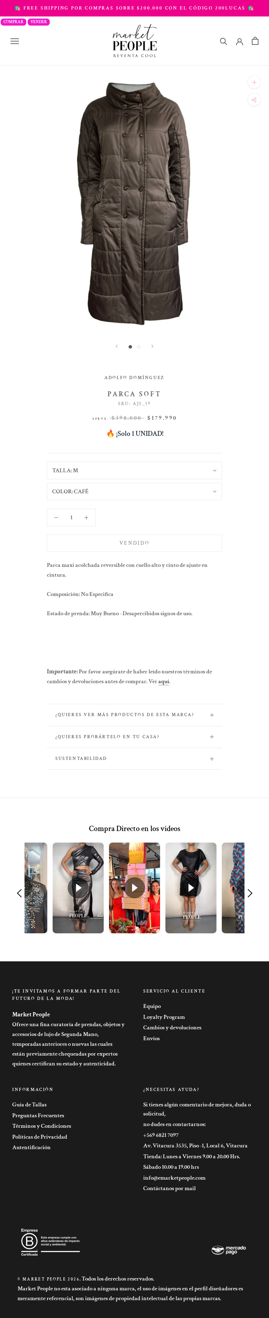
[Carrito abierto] (255, 41)
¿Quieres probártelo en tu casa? (107, 737)
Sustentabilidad (81, 759)
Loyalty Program (164, 1017)
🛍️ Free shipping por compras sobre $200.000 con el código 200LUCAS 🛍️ (134, 8)
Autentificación (31, 1147)
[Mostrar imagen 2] (138, 347)
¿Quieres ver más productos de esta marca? (124, 715)
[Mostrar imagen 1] (130, 347)
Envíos (151, 1038)
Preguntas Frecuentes (38, 1115)
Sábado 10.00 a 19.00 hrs (171, 1167)
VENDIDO (134, 543)
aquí (163, 681)
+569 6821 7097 (161, 1135)
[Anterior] (117, 346)
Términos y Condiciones (41, 1126)
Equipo (152, 1006)
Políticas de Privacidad (39, 1137)
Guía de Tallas (29, 1104)
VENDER (38, 22)
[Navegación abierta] (15, 41)
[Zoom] (254, 82)
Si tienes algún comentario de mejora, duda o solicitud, (197, 1109)
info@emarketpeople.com (174, 1178)
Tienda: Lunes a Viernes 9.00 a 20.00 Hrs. (191, 1156)
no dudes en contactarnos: (174, 1124)
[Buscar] (223, 40)
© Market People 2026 (49, 1279)
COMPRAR (13, 22)
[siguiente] (152, 346)
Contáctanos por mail (169, 1188)
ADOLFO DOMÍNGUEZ (134, 378)
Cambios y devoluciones (172, 1027)
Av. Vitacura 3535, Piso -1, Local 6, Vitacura (195, 1145)
